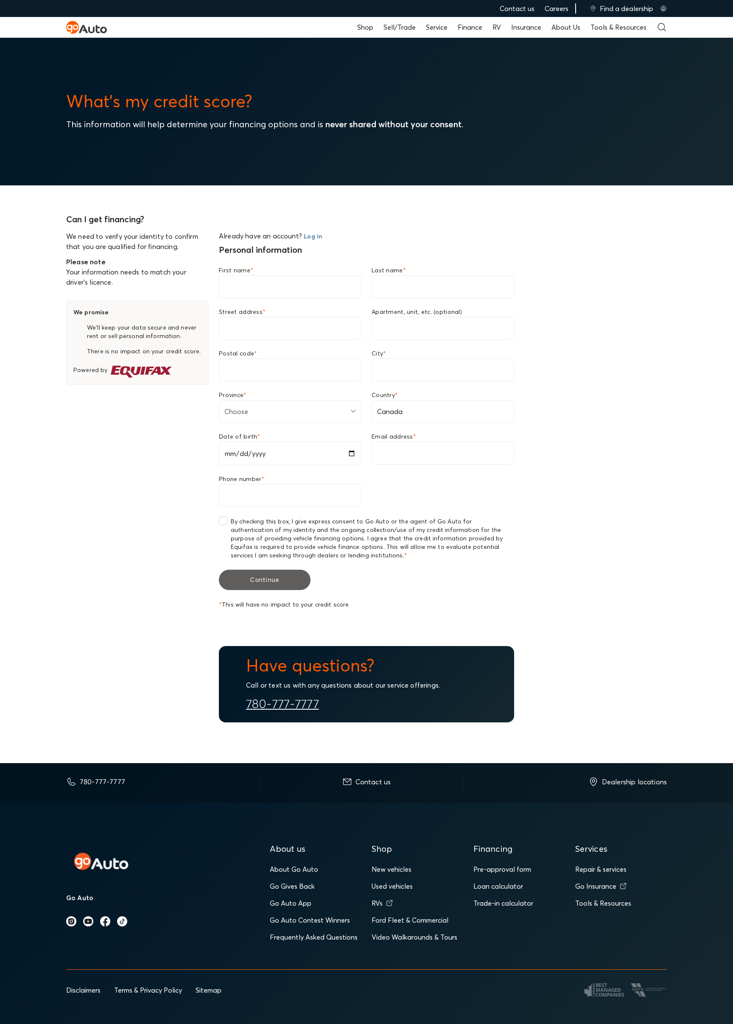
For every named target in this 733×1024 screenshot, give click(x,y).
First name (236, 270)
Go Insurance (595, 886)
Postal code (238, 353)
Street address (242, 311)
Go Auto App (290, 903)
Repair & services (601, 869)
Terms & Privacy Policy (148, 990)
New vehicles (391, 869)
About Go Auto (294, 869)
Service (437, 27)
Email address (394, 436)
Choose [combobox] (236, 411)
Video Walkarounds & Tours (414, 937)
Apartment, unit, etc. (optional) (417, 311)
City (379, 353)
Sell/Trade (399, 27)
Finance (470, 27)
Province (233, 395)
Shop (365, 27)
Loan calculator (498, 886)
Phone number (242, 479)
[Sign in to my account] (663, 8)
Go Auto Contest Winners (310, 920)
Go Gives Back (292, 886)
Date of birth (239, 436)
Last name (389, 270)
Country (385, 395)
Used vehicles (392, 886)
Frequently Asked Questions (314, 937)
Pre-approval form (502, 869)
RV (496, 27)
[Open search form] (662, 27)
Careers (556, 8)
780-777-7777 (282, 704)
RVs (377, 903)
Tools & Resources (618, 27)
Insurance (526, 27)
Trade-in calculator (503, 903)
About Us (565, 27)
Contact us (517, 8)
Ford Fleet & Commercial (410, 920)
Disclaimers (83, 990)
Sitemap (208, 990)
